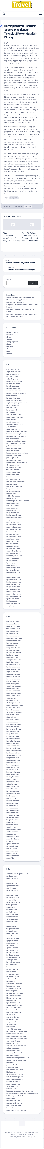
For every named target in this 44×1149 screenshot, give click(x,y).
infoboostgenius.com (14, 556)
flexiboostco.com (12, 876)
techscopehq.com (12, 765)
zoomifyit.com (11, 858)
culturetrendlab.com (13, 1007)
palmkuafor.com (12, 376)
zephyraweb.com (12, 917)
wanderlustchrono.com (14, 1005)
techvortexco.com (12, 643)
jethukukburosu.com (13, 446)
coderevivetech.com (13, 584)
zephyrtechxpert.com (14, 712)
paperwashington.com (14, 1065)
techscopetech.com (13, 724)
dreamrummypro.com (14, 381)
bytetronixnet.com (12, 599)
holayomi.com (11, 1089)
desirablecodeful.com (14, 486)
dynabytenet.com (12, 736)
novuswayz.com (12, 943)
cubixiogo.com (11, 827)
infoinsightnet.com (13, 662)
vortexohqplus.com (13, 957)
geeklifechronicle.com (14, 984)
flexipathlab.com (12, 820)
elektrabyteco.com (13, 703)
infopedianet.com (12, 758)
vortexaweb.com (12, 919)
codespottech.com (13, 503)
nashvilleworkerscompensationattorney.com (22, 1093)
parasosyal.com (12, 458)
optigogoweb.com (12, 853)
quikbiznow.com (12, 848)
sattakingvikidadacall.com (15, 1053)
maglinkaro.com (12, 734)
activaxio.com (11, 972)
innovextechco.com (13, 691)
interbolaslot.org (12, 374)
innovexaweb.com (12, 810)
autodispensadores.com (15, 1074)
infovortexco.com (12, 715)
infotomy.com (11, 498)
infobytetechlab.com (13, 572)
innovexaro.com (12, 770)
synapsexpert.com (13, 844)
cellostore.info (11, 412)
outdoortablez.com (13, 496)
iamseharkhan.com (13, 398)
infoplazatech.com (13, 648)
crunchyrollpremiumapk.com (16, 431)
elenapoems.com (12, 465)
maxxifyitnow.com (12, 777)
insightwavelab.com (13, 995)
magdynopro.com (12, 539)
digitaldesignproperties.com (16, 403)
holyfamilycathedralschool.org (17, 1096)
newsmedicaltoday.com (14, 1079)
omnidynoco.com (12, 836)
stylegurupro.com (12, 976)
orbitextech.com (12, 1019)
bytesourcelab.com (13, 772)
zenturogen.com (12, 808)
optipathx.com (11, 784)
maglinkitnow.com (13, 513)
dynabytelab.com (12, 886)
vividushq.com (11, 822)
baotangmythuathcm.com (15, 443)
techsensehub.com (13, 631)
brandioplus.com (12, 813)
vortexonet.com (12, 893)
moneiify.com (11, 419)
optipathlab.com (12, 883)
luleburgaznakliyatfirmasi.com (17, 453)
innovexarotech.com (13, 589)
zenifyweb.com (11, 1024)
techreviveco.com (12, 731)
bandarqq (9, 334)
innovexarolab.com (13, 570)
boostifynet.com (12, 933)
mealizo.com (11, 407)
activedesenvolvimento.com (16, 1046)
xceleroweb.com (12, 851)
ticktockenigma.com (13, 1012)
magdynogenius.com (14, 517)
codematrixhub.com (13, 551)
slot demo (10, 349)
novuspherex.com (12, 924)
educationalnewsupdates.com (17, 874)
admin (21, 206)
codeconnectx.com (13, 674)
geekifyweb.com (12, 645)
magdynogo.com (12, 606)
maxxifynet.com (12, 895)
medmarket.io (11, 493)
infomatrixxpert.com (13, 676)
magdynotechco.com (14, 638)
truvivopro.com (11, 905)
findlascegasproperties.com (16, 1031)
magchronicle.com (13, 508)
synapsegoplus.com (13, 755)
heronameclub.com (13, 491)
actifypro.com (11, 945)
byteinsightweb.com (13, 515)
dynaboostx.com (12, 948)
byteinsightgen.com (13, 563)
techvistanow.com (12, 681)
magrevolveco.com (13, 587)
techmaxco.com (12, 967)
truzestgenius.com (13, 707)
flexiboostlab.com (12, 955)
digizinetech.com (12, 565)
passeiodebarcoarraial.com (16, 393)
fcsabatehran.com (12, 470)
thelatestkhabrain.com (14, 400)
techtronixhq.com (12, 621)
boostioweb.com (12, 878)
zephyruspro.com (12, 781)
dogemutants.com (13, 472)
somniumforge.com (13, 448)
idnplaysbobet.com (13, 1050)
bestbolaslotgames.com (15, 1055)
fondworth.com (11, 395)
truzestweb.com (12, 841)
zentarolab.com (12, 846)
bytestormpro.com (13, 1003)
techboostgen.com (13, 629)
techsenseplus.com (13, 553)
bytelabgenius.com (13, 534)
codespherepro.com (13, 575)
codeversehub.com (13, 746)
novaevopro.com (12, 926)
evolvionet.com (11, 888)
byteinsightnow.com (13, 582)
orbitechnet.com (12, 832)
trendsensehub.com (13, 1010)
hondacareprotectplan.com (16, 434)
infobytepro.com (12, 655)
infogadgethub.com (13, 624)
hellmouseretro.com (13, 467)
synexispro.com (12, 1086)
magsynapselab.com (13, 520)
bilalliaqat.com (11, 1072)
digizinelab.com (12, 717)
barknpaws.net (11, 410)
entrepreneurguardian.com (16, 1060)
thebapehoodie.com (13, 455)
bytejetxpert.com (12, 601)
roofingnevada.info (13, 1081)
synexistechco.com (13, 902)
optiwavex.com (11, 834)
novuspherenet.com (13, 829)
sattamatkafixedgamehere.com (17, 1058)
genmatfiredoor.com (13, 1029)
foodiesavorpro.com (13, 988)
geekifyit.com (11, 427)
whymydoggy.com (12, 369)
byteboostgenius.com (14, 753)
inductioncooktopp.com (15, 1077)
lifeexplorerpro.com (13, 998)
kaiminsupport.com (13, 384)
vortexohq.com (11, 991)
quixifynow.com (12, 779)
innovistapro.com (12, 952)
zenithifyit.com (11, 912)
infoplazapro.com (12, 541)
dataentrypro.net (12, 379)
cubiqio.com (10, 981)
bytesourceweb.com (13, 579)
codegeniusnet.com (13, 660)
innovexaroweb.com (13, 729)
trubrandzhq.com (12, 931)
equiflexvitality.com (13, 1041)
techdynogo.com (12, 505)
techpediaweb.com (13, 532)
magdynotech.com (13, 762)
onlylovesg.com (12, 1043)
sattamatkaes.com (13, 429)
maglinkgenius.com (13, 693)
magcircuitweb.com (13, 527)
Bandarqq (28, 206)
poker (8, 351)
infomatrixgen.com (13, 568)
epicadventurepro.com (14, 993)
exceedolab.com (12, 969)
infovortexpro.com (13, 591)
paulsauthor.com (12, 484)
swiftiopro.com (11, 960)
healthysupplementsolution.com (17, 501)
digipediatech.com (13, 510)
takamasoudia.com (13, 477)
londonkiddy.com (12, 1098)
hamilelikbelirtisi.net (13, 962)
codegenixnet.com (13, 577)
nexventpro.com (12, 936)
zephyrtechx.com (12, 938)
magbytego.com (12, 657)
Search (8, 279)
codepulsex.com (12, 722)
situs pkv (9, 346)
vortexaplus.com (12, 824)
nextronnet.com (12, 803)
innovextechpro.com (13, 524)
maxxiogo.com (11, 798)
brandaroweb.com (12, 856)
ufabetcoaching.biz (13, 1101)
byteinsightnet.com (13, 667)
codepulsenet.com (13, 760)
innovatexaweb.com (13, 636)
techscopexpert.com (13, 529)
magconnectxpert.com (14, 705)
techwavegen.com (12, 558)
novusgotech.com (12, 801)
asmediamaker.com (13, 415)
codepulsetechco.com (14, 669)
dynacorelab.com (12, 900)
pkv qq (8, 344)
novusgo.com (11, 1000)
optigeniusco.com (12, 921)
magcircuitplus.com (13, 594)
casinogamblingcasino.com (16, 436)
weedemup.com (12, 1067)
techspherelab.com (13, 741)
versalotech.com (12, 964)
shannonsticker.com (13, 388)
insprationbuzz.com (13, 391)
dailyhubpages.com (13, 1048)
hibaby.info (10, 1062)
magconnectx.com (13, 1084)
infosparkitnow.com (13, 641)
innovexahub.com (12, 898)
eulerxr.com (10, 1015)
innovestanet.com (12, 791)
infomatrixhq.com (12, 684)
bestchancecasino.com (14, 1070)
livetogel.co (10, 1027)
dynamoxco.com (12, 805)
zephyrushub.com (12, 881)
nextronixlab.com (12, 786)
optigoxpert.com (12, 941)
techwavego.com (12, 719)
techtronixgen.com (13, 522)
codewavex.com (12, 698)
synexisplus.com (12, 890)
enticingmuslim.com (13, 460)
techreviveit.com (12, 544)
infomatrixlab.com (13, 743)
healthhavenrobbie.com (14, 1034)
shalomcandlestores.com (15, 424)
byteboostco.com (12, 700)
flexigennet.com (12, 489)
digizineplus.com (12, 767)
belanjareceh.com (12, 386)
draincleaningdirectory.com (16, 441)
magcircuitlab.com (13, 695)
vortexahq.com (11, 909)
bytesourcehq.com (13, 664)
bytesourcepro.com (13, 738)
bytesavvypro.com (12, 560)
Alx (34, 1137)
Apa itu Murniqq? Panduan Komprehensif (20, 297)
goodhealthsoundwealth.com (16, 462)
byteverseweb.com (13, 748)
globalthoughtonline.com (15, 417)
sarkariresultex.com (13, 405)
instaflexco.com (12, 950)
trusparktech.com (12, 929)
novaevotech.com (12, 688)
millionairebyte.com (13, 1105)
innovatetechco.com (13, 536)
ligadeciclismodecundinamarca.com (19, 1091)
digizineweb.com (12, 672)
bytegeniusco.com (13, 548)
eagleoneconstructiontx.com (16, 1038)
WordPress (21, 1137)
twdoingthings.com (13, 479)
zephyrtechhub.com (13, 839)
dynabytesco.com (12, 974)
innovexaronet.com (13, 679)
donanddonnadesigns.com (16, 1036)
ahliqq (8, 337)
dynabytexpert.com (13, 793)
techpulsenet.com (12, 710)
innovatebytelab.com (13, 652)
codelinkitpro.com (13, 626)
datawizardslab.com (13, 979)
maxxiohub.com (12, 914)
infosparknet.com (12, 774)
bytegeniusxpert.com (13, 650)
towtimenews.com (12, 438)
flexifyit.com (10, 796)
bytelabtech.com (12, 633)
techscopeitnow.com (13, 596)
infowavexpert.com (13, 546)
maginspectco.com (13, 603)
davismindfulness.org (14, 1103)
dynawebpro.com (12, 815)
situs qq (9, 339)
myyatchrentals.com (13, 422)
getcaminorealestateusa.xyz (16, 1110)
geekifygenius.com (13, 1017)
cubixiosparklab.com (13, 686)
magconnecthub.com (14, 750)
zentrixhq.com (11, 789)
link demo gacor (12, 332)
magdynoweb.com (13, 727)
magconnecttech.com (14, 1022)
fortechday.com (12, 1108)
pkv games (14, 198)
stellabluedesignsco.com (15, 481)
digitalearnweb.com (13, 372)
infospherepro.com (13, 986)
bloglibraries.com (12, 450)
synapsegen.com (12, 817)
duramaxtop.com (12, 474)
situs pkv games (12, 342)
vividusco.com (11, 907)
